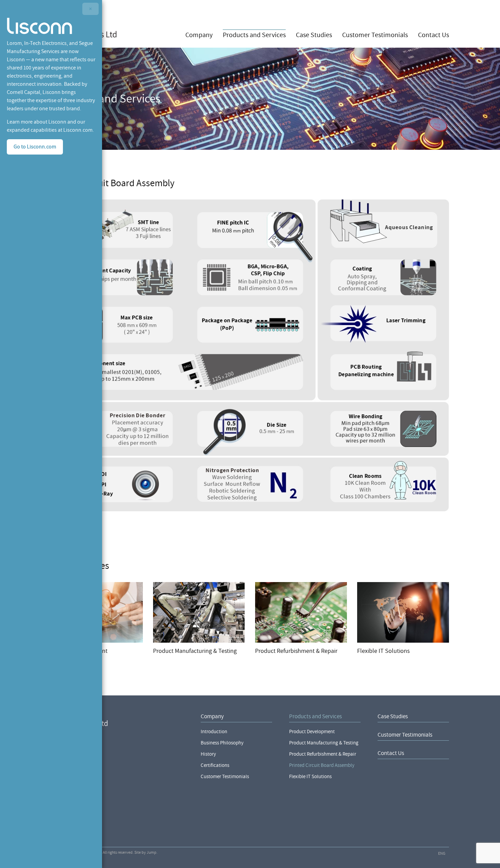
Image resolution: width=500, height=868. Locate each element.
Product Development (312, 731)
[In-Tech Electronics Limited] (117, 719)
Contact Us (433, 34)
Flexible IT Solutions (310, 776)
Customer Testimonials (375, 34)
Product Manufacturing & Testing (324, 742)
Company (199, 34)
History (208, 754)
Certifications (215, 765)
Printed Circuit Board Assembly (321, 765)
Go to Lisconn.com (35, 146)
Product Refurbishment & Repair (322, 754)
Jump (151, 852)
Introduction (214, 731)
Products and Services (254, 34)
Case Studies (314, 34)
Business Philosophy (222, 742)
